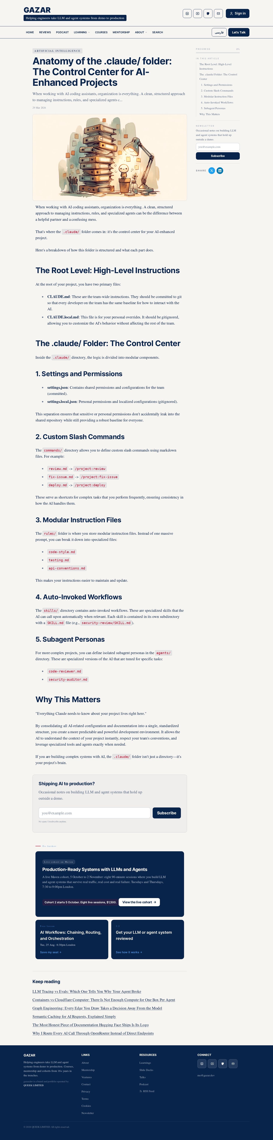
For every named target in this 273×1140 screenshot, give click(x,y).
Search (157, 32)
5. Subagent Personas (213, 108)
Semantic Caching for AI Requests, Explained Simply (74, 1016)
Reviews (45, 32)
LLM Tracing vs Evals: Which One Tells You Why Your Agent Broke (86, 991)
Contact (86, 1084)
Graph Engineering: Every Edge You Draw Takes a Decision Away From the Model (97, 1008)
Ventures (87, 1077)
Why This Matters (209, 114)
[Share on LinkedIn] (220, 170)
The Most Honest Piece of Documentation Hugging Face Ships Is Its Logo (90, 1024)
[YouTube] (197, 13)
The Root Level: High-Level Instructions (215, 66)
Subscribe (166, 813)
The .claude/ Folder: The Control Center (218, 76)
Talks (142, 1077)
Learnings (145, 1062)
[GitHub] (208, 13)
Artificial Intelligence (57, 51)
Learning (80, 32)
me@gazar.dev (205, 1075)
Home (30, 32)
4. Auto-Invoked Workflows (217, 102)
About (139, 32)
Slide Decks (146, 1070)
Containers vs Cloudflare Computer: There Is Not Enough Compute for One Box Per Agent (103, 999)
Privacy (86, 1091)
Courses (101, 32)
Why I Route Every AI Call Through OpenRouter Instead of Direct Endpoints (93, 1033)
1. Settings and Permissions (216, 85)
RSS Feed (148, 1091)
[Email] (218, 13)
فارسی (219, 32)
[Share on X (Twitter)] (211, 170)
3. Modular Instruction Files (217, 96)
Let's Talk (239, 32)
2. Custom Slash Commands (217, 90)
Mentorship (121, 32)
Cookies (86, 1106)
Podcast (62, 32)
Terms (85, 1098)
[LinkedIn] (187, 13)
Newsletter (88, 1113)
